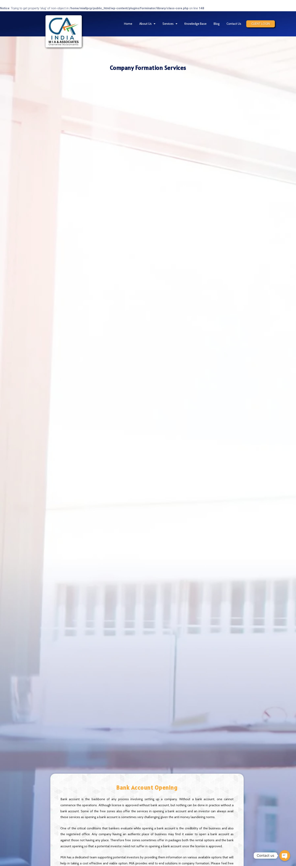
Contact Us (234, 24)
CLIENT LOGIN (260, 24)
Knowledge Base (195, 24)
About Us (145, 24)
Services (168, 24)
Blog (216, 24)
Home (128, 24)
